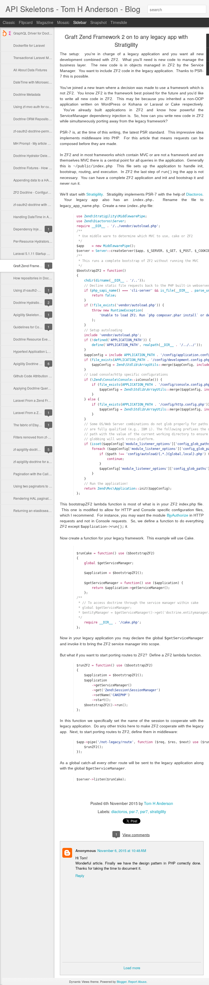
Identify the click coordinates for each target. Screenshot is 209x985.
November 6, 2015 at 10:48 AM (121, 850)
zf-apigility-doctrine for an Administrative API (45, 461)
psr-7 (133, 811)
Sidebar (80, 22)
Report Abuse (137, 981)
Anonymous (85, 850)
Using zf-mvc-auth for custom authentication (45, 106)
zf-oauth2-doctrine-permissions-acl (39, 131)
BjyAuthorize (177, 515)
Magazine (44, 22)
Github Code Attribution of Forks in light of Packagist (51, 375)
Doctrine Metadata (27, 94)
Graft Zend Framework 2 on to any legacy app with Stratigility (126, 40)
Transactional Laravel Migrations (37, 57)
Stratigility (94, 194)
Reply (79, 875)
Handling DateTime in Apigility (35, 216)
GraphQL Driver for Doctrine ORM (38, 33)
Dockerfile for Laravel (29, 45)
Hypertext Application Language (37, 351)
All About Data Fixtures (30, 69)
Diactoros (194, 194)
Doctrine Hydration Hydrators (34, 302)
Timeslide (118, 22)
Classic (9, 22)
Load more (132, 967)
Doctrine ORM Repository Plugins (38, 118)
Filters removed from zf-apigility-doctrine (42, 437)
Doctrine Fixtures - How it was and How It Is (45, 167)
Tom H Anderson (158, 803)
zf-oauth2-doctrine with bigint (34, 204)
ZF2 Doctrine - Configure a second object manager (50, 192)
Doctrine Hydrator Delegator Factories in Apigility (49, 155)
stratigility (158, 811)
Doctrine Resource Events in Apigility (40, 339)
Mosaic (63, 22)
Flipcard (26, 22)
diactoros (119, 811)
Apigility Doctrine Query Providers (38, 363)
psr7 (144, 811)
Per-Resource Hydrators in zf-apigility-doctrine (47, 241)
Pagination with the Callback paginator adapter (48, 473)
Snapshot (98, 22)
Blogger (122, 981)
